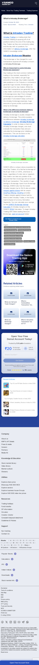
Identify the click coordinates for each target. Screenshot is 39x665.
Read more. (4, 652)
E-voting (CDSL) (6, 615)
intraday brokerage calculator (14, 136)
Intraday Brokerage (12, 55)
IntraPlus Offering (9, 193)
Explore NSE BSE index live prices (13, 493)
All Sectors (13, 547)
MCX (2, 608)
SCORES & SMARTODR (8, 610)
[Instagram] (10, 623)
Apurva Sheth (12, 24)
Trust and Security (6, 606)
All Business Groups (25, 547)
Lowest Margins (10, 244)
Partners (4, 450)
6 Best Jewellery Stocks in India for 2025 (22, 402)
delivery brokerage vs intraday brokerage (17, 227)
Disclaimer (4, 588)
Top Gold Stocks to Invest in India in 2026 (21, 392)
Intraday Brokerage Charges (13, 235)
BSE (2, 597)
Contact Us (5, 534)
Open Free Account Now (19, 663)
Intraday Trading (23, 33)
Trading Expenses (32, 10)
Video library (6, 466)
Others (26, 545)
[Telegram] (23, 623)
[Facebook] (2, 623)
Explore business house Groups (13, 490)
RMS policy (4, 601)
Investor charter (7, 515)
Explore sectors (7, 488)
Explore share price (8, 482)
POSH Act (4, 613)
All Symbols (4, 547)
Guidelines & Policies (8, 520)
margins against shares (11, 190)
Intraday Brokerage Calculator (14, 233)
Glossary (4, 472)
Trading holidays (7, 504)
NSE (2, 595)
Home (3, 10)
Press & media (6, 444)
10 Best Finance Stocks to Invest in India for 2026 (22, 411)
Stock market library (8, 463)
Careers (4, 447)
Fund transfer (6, 506)
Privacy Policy (27, 365)
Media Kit (4, 453)
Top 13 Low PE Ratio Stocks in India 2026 (22, 383)
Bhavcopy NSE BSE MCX (10, 485)
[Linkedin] (15, 623)
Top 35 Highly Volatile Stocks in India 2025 (17, 398)
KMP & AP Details (7, 441)
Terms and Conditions (19, 366)
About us (4, 439)
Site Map (3, 592)
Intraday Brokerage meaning (13, 241)
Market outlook (6, 469)
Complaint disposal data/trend (12, 518)
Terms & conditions (7, 590)
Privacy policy (5, 599)
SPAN (12, 209)
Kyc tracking (5, 531)
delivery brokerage (21, 49)
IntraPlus (20, 193)
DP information (6, 509)
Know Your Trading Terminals (16, 10)
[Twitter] (6, 623)
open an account (18, 214)
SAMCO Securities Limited (9, 628)
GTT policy (4, 604)
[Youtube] (19, 623)
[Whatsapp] (27, 623)
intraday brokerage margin (13, 238)
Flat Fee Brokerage (10, 230)
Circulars (4, 512)
